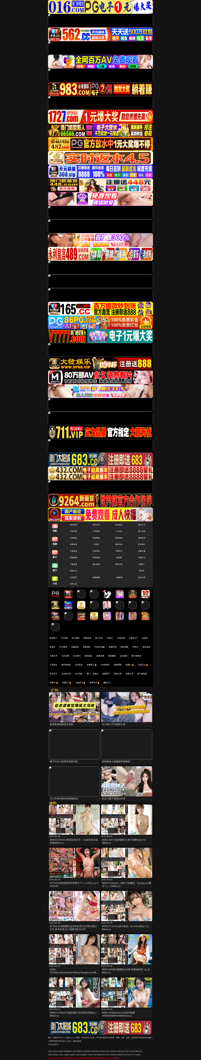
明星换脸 (96, 557)
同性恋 (141, 570)
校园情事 (96, 577)
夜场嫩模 (112, 655)
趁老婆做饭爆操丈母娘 (61, 724)
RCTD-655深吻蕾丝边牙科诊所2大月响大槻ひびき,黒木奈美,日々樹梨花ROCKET (73, 928)
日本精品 (96, 531)
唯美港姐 (119, 538)
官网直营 (87, 638)
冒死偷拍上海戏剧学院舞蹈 (116, 761)
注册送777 (133, 638)
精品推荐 (73, 524)
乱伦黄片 (77, 655)
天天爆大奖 (66, 673)
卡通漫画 (73, 564)
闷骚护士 (141, 557)
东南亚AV (141, 538)
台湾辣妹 (73, 538)
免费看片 (106, 673)
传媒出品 (73, 570)
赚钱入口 (107, 682)
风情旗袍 (73, 557)
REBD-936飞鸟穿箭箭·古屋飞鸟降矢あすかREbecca (124, 841)
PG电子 (110, 638)
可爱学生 (119, 551)
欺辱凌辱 (73, 544)
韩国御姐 (96, 538)
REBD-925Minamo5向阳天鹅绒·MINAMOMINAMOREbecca (118, 1014)
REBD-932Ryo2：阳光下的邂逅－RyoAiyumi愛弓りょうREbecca (126, 884)
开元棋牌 (75, 638)
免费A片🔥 (67, 682)
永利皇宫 (79, 664)
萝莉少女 (141, 524)
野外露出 (141, 544)
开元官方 (53, 673)
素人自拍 (141, 531)
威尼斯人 (53, 638)
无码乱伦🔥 (143, 664)
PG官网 (64, 638)
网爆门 (141, 564)
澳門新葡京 (66, 664)
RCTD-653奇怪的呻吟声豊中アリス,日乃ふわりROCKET (74, 884)
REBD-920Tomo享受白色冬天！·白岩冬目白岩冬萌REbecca (74, 841)
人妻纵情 (119, 577)
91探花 (96, 544)
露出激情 (96, 564)
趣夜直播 (100, 655)
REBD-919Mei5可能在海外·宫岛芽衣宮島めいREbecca (73, 1014)
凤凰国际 (87, 647)
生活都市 (73, 577)
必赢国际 (75, 647)
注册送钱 (121, 638)
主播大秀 (53, 655)
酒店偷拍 (146, 647)
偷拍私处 (89, 655)
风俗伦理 (141, 577)
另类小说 (73, 584)
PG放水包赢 (99, 647)
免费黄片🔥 (94, 682)
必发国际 (124, 655)
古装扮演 (73, 551)
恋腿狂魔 (141, 551)
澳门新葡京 (136, 655)
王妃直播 (65, 655)
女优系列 (96, 551)
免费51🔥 (130, 664)
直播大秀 (129, 673)
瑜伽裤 (119, 557)
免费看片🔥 (92, 664)
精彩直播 (124, 647)
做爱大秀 (118, 673)
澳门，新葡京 (92, 673)
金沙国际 (79, 673)
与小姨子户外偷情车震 (113, 724)
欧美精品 (119, 524)
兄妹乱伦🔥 (80, 682)
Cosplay (119, 531)
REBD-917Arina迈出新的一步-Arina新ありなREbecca (125, 928)
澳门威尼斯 (142, 673)
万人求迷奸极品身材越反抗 (64, 798)
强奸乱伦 (96, 524)
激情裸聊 (118, 664)
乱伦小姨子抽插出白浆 (113, 798)
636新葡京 (105, 664)
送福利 (145, 638)
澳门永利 (99, 638)
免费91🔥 (54, 682)
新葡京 (52, 647)
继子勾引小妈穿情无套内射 (64, 761)
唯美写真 (119, 564)
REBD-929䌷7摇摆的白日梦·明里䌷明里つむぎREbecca (126, 971)
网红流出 (119, 544)
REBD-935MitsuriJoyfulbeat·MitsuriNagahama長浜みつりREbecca (74, 972)
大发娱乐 (53, 664)
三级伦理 (73, 531)
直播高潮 (112, 647)
